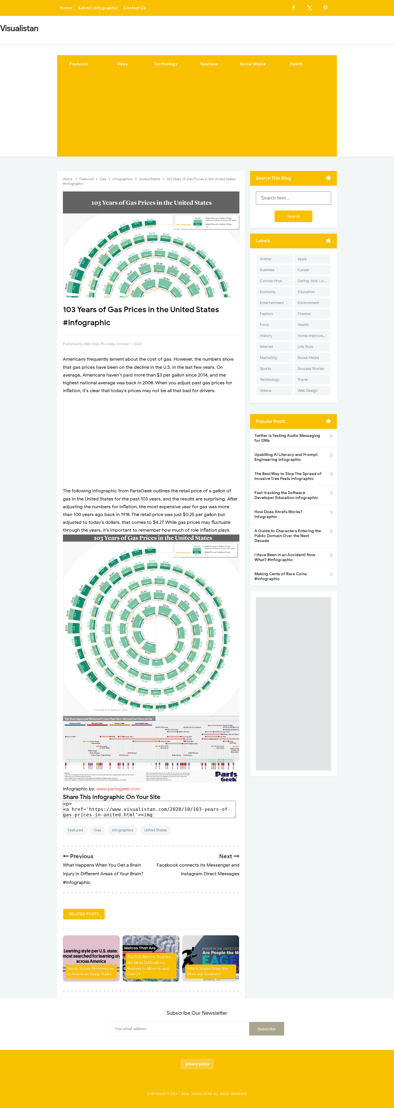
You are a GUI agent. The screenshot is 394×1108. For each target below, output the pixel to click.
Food (264, 324)
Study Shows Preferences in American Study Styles (90, 971)
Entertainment (272, 302)
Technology (166, 64)
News (122, 64)
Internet (266, 346)
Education (306, 291)
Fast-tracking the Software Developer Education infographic (286, 495)
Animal (265, 258)
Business (209, 64)
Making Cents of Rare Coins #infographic (280, 576)
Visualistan (202, 1094)
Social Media (253, 64)
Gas (97, 830)
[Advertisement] (197, 116)
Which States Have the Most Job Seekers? (207, 971)
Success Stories (311, 368)
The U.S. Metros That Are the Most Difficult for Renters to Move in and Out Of (149, 966)
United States (155, 830)
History (266, 335)
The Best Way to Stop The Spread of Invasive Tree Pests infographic (288, 476)
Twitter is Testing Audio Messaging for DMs (287, 438)
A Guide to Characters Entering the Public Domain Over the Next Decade (287, 535)
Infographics (122, 830)
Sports (265, 368)
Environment (308, 302)
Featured (79, 64)
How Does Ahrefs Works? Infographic (278, 514)
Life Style (305, 346)
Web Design (308, 390)
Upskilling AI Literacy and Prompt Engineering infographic (286, 457)
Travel (303, 379)
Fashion (266, 313)
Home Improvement (314, 335)
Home (66, 7)
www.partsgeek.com (118, 789)
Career (303, 269)
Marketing (268, 357)
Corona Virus (271, 280)
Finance (304, 313)
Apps (302, 258)
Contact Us (134, 7)
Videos (265, 390)
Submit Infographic (98, 7)
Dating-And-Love (313, 280)
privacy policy (197, 1064)
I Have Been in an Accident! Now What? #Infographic (284, 557)
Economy (268, 291)
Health (296, 64)
